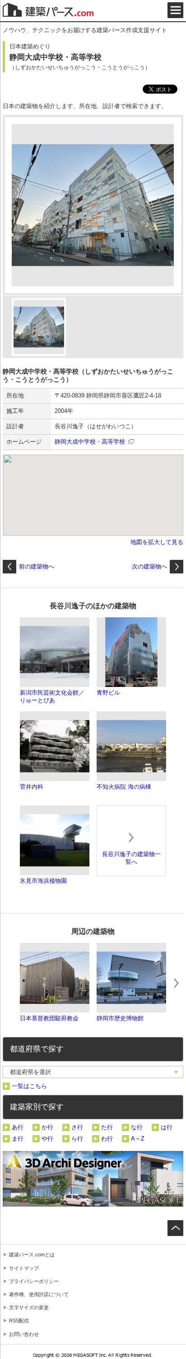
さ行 (77, 1127)
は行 (166, 1127)
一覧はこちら (29, 1086)
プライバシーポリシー (34, 1281)
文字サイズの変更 (29, 1307)
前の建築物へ (36, 566)
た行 (107, 1127)
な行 (137, 1127)
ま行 (17, 1138)
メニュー (175, 10)
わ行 (107, 1138)
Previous (10, 983)
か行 (47, 1127)
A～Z (137, 1138)
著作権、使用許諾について (39, 1294)
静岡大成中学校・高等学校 (90, 441)
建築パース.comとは (32, 1254)
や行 (47, 1138)
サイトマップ (24, 1268)
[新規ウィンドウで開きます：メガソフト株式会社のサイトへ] (93, 1356)
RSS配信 (19, 1320)
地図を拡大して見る (156, 542)
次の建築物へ (149, 566)
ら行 (77, 1138)
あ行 (17, 1127)
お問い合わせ (24, 1334)
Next (176, 983)
